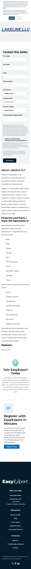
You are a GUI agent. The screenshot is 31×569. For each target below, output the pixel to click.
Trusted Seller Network (15, 544)
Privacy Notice (17, 558)
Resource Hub (15, 515)
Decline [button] (19, 18)
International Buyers (18, 387)
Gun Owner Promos (15, 529)
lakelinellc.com (6, 349)
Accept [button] (11, 18)
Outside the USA (15, 499)
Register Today (12, 447)
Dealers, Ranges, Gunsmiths (16, 504)
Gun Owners (16, 501)
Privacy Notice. (15, 147)
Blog (15, 518)
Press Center (15, 522)
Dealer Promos (15, 526)
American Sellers (8, 389)
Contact (15, 548)
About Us (15, 540)
